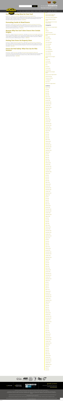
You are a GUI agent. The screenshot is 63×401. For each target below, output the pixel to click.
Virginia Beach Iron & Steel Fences (12, 394)
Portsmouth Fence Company (30, 396)
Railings (17, 392)
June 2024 (47, 134)
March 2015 (48, 332)
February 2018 (48, 269)
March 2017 (48, 289)
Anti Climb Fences (25, 391)
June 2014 (47, 348)
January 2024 (48, 143)
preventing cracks (34, 24)
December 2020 (48, 209)
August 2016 (48, 301)
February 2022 (48, 184)
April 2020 (47, 223)
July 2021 (47, 196)
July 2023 (47, 153)
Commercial (36, 11)
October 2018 (48, 255)
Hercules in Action (45, 11)
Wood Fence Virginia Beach (18, 24)
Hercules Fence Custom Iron (51, 398)
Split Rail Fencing (49, 76)
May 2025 (47, 114)
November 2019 (48, 232)
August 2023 (48, 152)
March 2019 (48, 246)
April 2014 (47, 352)
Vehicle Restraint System (26, 392)
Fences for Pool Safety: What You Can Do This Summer (21, 49)
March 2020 (48, 225)
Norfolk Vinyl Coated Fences (40, 394)
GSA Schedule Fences (37, 392)
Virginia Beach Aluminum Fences (20, 394)
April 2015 (47, 330)
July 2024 (47, 132)
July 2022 (47, 175)
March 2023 (48, 160)
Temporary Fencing (49, 78)
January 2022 (48, 185)
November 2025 (48, 103)
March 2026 (48, 96)
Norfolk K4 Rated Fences (53, 394)
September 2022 (48, 171)
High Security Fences (39, 391)
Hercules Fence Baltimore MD (9, 398)
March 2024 (48, 139)
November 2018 (48, 253)
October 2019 (48, 234)
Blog (52, 11)
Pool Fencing (15, 52)
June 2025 (47, 112)
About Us (23, 11)
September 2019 (48, 235)
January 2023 (48, 164)
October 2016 (48, 298)
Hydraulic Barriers (46, 392)
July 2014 (47, 346)
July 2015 (47, 325)
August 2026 (48, 87)
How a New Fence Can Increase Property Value (51, 22)
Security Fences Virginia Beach (51, 74)
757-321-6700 (44, 6)
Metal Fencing (48, 62)
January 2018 (48, 271)
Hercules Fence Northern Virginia (24, 398)
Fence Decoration (49, 42)
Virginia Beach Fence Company (17, 396)
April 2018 (47, 266)
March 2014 (48, 353)
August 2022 (48, 173)
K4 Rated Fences (50, 392)
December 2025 (48, 102)
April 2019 (47, 244)
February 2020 (48, 227)
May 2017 (47, 285)
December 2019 (48, 230)
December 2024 (48, 123)
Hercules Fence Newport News (16, 398)
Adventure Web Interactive (53, 387)
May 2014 (47, 350)
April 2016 (47, 309)
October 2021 (48, 191)
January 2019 (48, 250)
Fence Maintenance (49, 51)
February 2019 (48, 248)
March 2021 (48, 203)
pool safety (26, 52)
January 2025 (48, 121)
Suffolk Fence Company (24, 396)
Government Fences (32, 392)
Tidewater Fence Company (45, 396)
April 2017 (47, 287)
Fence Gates (48, 45)
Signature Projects (27, 11)
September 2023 (48, 150)
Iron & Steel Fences (9, 391)
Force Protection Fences (52, 391)
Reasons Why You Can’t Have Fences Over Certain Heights (23, 31)
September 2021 (48, 193)
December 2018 (48, 252)
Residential (32, 11)
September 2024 (48, 128)
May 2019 (47, 243)
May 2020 (47, 221)
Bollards (47, 30)
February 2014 (48, 355)
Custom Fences (48, 38)
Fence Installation (49, 49)
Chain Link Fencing (49, 32)
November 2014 (48, 339)
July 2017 (47, 282)
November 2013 (48, 360)
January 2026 (48, 100)
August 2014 (48, 344)
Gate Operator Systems (9, 392)
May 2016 (47, 307)
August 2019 (48, 237)
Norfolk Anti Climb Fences (27, 394)
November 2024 (48, 125)
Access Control (14, 392)
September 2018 (48, 257)
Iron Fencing (48, 61)
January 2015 (48, 335)
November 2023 (48, 146)
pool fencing (23, 52)
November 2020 (48, 210)
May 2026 (47, 93)
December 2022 (48, 166)
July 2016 (47, 303)
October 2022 (48, 169)
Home (20, 11)
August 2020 (48, 216)
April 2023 (47, 159)
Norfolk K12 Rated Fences (35, 395)
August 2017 (48, 280)
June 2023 (47, 155)
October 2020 (48, 212)
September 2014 (48, 343)
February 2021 (48, 205)
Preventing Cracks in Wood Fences (18, 22)
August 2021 (48, 194)
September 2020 (48, 214)
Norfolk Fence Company (11, 396)
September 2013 (48, 364)
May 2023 (47, 157)
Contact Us (55, 11)
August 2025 (48, 109)
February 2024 (48, 141)
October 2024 (48, 127)
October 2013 (48, 362)
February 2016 (48, 312)
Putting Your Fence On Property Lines (19, 40)
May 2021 (47, 200)
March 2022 (48, 182)
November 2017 (48, 275)
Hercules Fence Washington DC (44, 398)
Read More (24, 19)
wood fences (39, 24)
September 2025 (48, 107)
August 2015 (48, 323)
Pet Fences (47, 66)
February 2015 (48, 334)
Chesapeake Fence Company (51, 396)
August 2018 (48, 259)
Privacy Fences (48, 70)
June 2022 (47, 177)
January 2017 (48, 293)
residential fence (40, 34)
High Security (40, 11)
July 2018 (47, 260)
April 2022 (47, 180)
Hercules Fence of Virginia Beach (50, 57)
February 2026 (48, 98)
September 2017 (48, 278)
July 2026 (47, 89)
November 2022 (48, 168)
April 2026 (47, 94)
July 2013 (47, 368)
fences (28, 34)
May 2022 (47, 178)
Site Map (50, 383)
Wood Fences (18, 391)
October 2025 (48, 105)
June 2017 (47, 284)
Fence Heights (48, 47)
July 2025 (47, 111)
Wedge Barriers (41, 392)
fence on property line (30, 42)
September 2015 (48, 321)
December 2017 (48, 273)
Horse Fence (48, 59)
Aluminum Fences (14, 391)
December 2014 (48, 337)
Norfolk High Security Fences (47, 394)
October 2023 (48, 148)
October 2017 (48, 277)
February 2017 (48, 291)
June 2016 (47, 305)
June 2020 (47, 219)
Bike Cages (31, 393)
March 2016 (48, 310)
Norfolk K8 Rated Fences (29, 395)
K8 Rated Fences (54, 392)
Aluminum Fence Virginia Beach (51, 27)
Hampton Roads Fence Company (37, 396)
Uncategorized (48, 79)
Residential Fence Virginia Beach (18, 34)
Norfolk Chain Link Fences (33, 394)
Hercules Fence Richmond (31, 398)
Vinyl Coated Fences (34, 391)
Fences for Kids (48, 54)
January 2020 (48, 228)
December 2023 (48, 144)
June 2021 (47, 198)
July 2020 (47, 218)
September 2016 (48, 300)
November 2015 (48, 318)
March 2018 (48, 268)
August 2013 (48, 366)
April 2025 (47, 116)
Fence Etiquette (48, 44)
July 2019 (47, 239)
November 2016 (48, 296)
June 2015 (47, 326)
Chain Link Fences (30, 391)
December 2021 (48, 187)
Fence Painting (48, 53)
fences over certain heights (33, 34)
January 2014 (48, 357)
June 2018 (47, 262)
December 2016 (48, 294)
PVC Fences (21, 391)
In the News (49, 11)
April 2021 (47, 202)
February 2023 (48, 162)
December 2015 (48, 316)
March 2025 (48, 118)
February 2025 (48, 119)
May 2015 (47, 328)
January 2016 (48, 314)
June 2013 (47, 369)
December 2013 (48, 359)
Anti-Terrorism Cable (21, 392)
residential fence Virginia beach (33, 52)
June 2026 (47, 91)
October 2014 (48, 341)
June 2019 (47, 241)
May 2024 (47, 135)
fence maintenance (28, 24)
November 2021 (48, 189)
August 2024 (48, 130)
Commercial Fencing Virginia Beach (51, 35)
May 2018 (47, 264)
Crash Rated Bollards (47, 391)
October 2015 (48, 319)
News (47, 64)
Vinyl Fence (48, 81)
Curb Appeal (48, 37)
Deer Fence (48, 40)
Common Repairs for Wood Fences (50, 20)
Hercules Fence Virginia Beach (37, 398)
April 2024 (47, 137)
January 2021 (48, 207)
